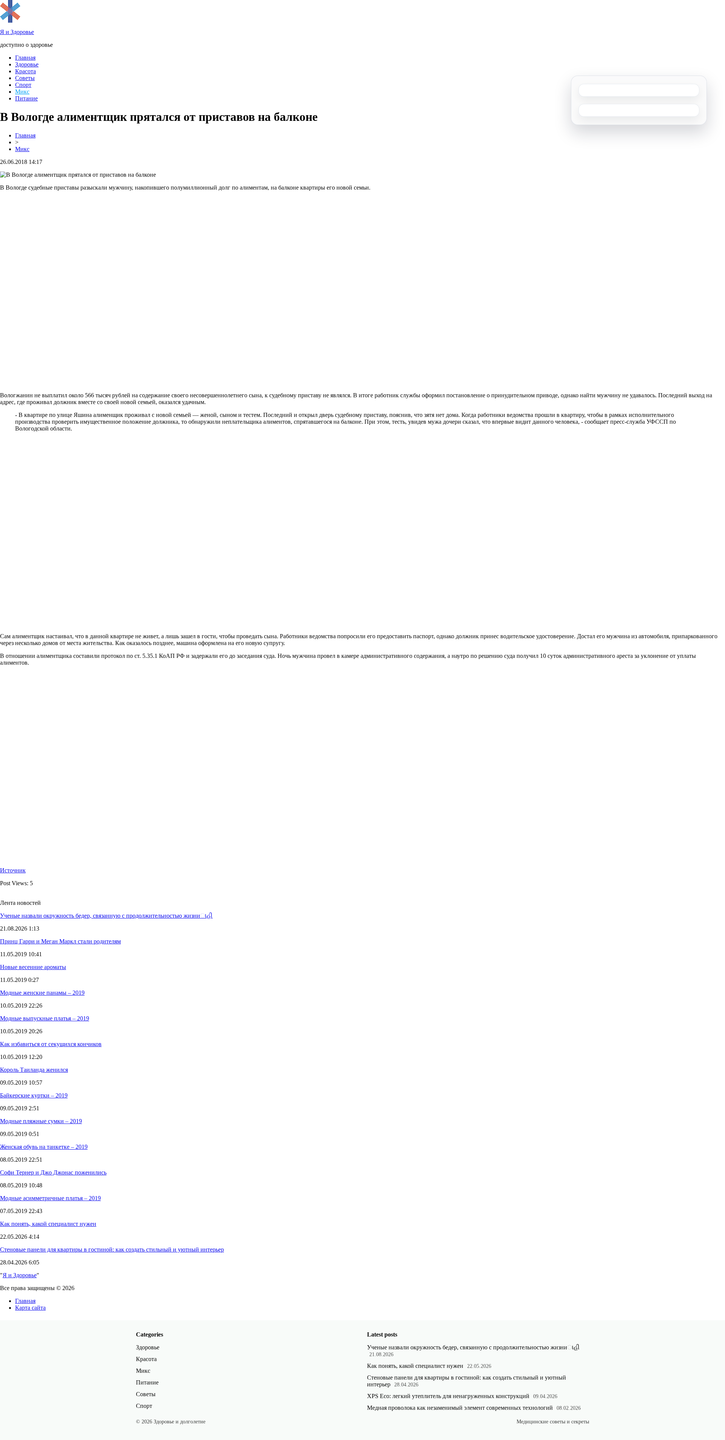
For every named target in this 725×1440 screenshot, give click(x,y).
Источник (13, 870)
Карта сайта (30, 1307)
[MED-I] (10, 20)
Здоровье (27, 64)
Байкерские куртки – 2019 (34, 1095)
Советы (25, 78)
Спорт (23, 85)
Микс (22, 91)
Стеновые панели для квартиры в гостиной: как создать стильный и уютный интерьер (112, 1249)
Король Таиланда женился (34, 1069)
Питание (26, 98)
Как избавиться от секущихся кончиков (51, 1044)
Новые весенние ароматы (33, 967)
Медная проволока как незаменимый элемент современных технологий (460, 1408)
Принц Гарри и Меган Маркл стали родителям (60, 941)
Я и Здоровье (20, 1275)
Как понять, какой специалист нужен (48, 1224)
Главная (25, 57)
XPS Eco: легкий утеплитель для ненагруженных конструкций (448, 1396)
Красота (25, 71)
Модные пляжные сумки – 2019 (41, 1121)
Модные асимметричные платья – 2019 (50, 1198)
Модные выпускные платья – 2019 (44, 1018)
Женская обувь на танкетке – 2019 (44, 1147)
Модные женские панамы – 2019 (42, 992)
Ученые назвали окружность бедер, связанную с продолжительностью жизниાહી (106, 915)
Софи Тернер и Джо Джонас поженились (53, 1172)
